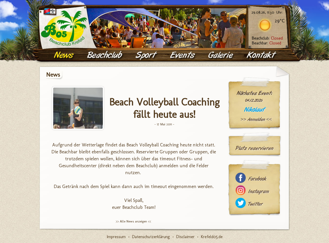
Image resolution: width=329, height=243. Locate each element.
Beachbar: (266, 43)
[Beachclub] (105, 55)
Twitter (255, 204)
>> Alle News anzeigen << (133, 221)
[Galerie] (221, 55)
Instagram (258, 191)
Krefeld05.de (212, 236)
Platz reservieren (254, 148)
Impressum (116, 236)
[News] (64, 55)
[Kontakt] (262, 55)
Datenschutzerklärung (151, 236)
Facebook (257, 179)
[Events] (183, 55)
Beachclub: (267, 38)
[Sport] (146, 55)
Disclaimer (185, 236)
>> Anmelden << (256, 119)
